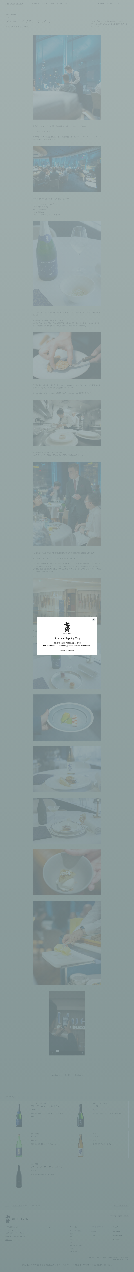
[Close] (94, 619)
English (62, 650)
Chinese (71, 650)
